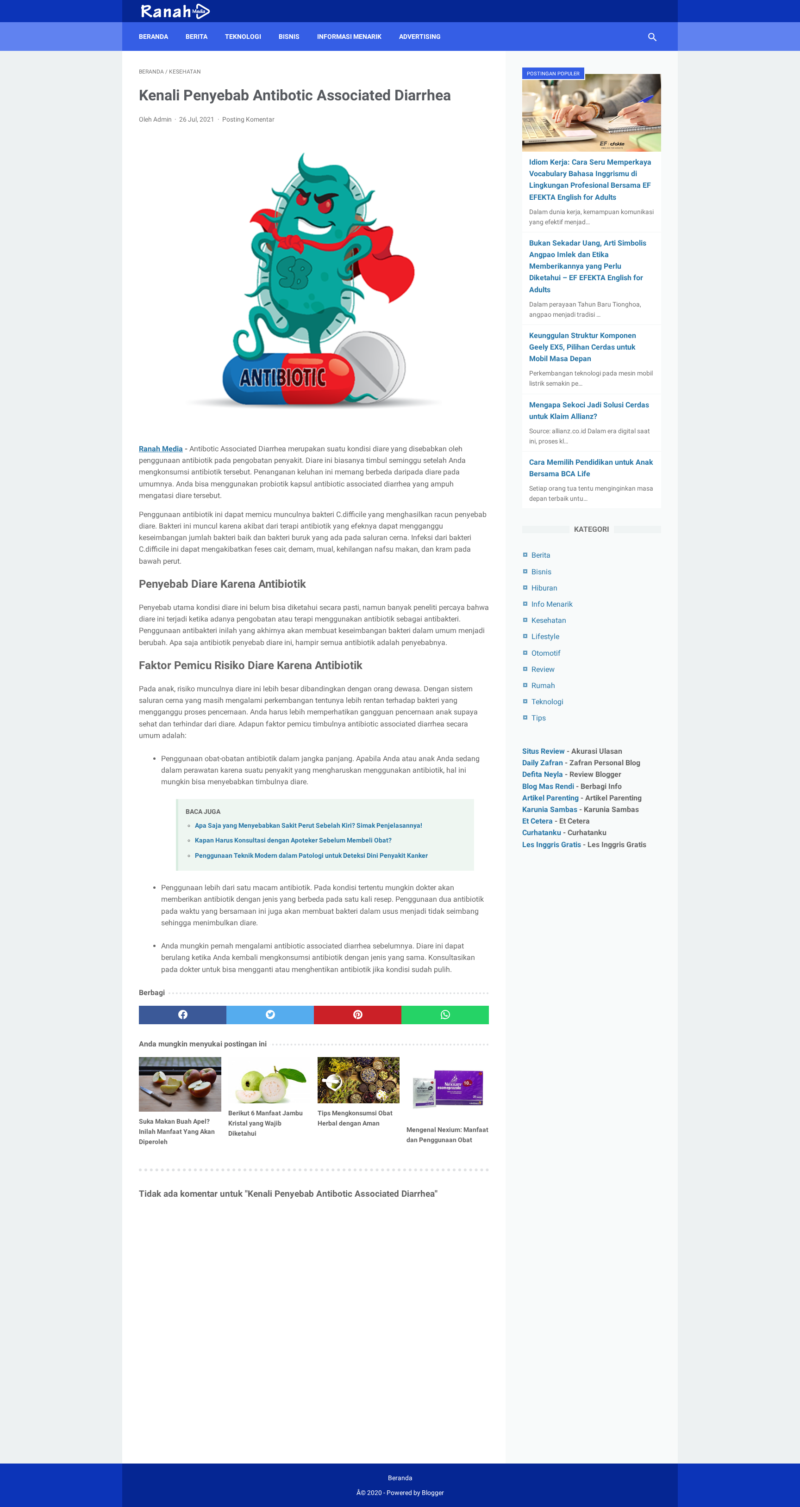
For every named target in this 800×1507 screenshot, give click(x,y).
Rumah (543, 685)
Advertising (420, 36)
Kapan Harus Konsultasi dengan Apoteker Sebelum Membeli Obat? (293, 840)
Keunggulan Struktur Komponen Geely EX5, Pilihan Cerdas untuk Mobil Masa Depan (582, 347)
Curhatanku (541, 832)
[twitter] (270, 1015)
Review (543, 669)
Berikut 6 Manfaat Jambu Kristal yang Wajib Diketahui (265, 1123)
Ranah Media (161, 448)
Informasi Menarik (349, 36)
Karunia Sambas (549, 809)
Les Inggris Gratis (551, 844)
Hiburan (544, 588)
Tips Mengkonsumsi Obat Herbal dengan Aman (355, 1118)
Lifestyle (545, 636)
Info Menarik (552, 604)
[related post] (180, 1084)
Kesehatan (548, 620)
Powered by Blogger (415, 1492)
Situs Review (543, 751)
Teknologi (243, 36)
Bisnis (289, 36)
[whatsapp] (445, 1015)
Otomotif (546, 653)
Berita (196, 36)
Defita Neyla (542, 774)
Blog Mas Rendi (548, 785)
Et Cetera (537, 821)
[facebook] (182, 1015)
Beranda (153, 36)
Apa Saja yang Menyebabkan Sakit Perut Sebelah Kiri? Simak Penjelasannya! (308, 826)
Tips (538, 718)
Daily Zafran (542, 762)
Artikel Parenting (550, 797)
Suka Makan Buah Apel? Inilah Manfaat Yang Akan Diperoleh (177, 1131)
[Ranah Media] (180, 11)
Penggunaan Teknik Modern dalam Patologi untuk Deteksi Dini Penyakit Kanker (311, 856)
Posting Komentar (248, 119)
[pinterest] (357, 1015)
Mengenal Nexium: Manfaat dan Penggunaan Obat (447, 1135)
